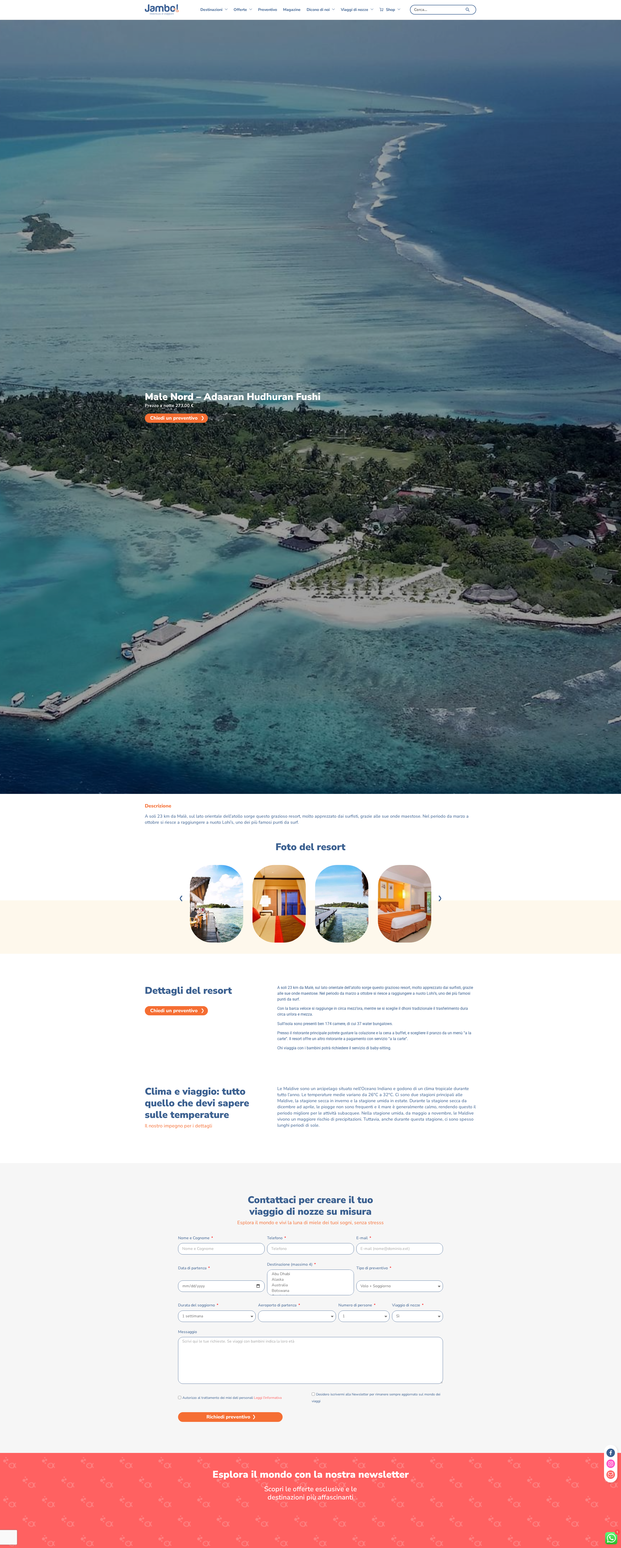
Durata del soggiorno (197, 1305)
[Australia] (310, 1285)
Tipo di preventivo (372, 1268)
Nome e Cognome (194, 1238)
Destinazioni (211, 9)
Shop (390, 9)
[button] (181, 898)
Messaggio (187, 1332)
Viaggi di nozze (354, 9)
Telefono (275, 1238)
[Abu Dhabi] (310, 1274)
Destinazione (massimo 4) (290, 1264)
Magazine (292, 9)
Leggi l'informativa (268, 1397)
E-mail (362, 1238)
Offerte (240, 9)
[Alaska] (310, 1279)
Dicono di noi (318, 9)
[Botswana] (310, 1291)
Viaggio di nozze (406, 1305)
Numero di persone (355, 1305)
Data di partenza (192, 1268)
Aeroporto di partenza (277, 1305)
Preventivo (267, 9)
